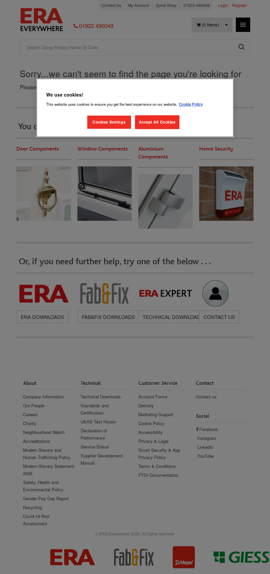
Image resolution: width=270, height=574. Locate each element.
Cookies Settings (109, 122)
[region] (135, 107)
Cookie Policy (191, 104)
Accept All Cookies (157, 122)
